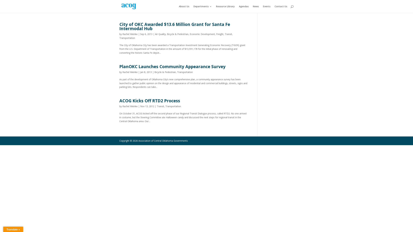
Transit (228, 34)
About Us (184, 6)
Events (266, 6)
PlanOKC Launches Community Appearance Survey (172, 66)
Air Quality (160, 34)
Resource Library (225, 6)
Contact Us (281, 6)
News (256, 6)
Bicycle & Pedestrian (177, 34)
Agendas (244, 6)
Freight (219, 34)
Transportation (127, 37)
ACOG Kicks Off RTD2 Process (149, 101)
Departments (201, 6)
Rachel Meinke (130, 34)
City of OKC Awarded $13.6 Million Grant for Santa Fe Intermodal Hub (174, 26)
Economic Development (202, 34)
